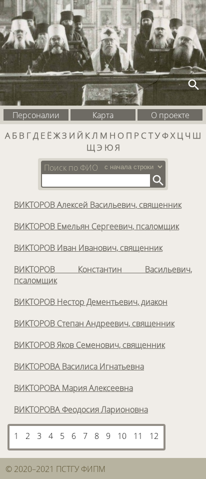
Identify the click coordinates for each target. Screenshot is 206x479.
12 (154, 435)
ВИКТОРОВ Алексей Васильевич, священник (98, 204)
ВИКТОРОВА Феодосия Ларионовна (81, 409)
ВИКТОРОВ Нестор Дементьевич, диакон (91, 301)
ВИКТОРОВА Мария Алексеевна (73, 387)
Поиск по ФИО (71, 167)
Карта (103, 115)
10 (122, 435)
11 (138, 435)
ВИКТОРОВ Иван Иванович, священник (88, 247)
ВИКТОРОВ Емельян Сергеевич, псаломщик (96, 226)
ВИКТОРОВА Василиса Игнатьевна (79, 366)
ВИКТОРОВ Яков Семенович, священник (89, 344)
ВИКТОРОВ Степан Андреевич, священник (94, 323)
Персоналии (36, 115)
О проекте (170, 115)
